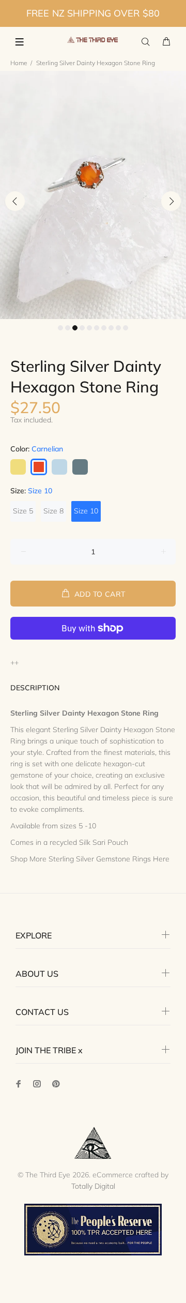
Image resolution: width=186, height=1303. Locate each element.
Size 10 (86, 511)
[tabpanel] (93, 195)
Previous (15, 201)
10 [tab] (125, 327)
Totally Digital (93, 1186)
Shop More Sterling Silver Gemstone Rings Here (89, 858)
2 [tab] (67, 327)
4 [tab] (82, 327)
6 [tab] (96, 327)
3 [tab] (75, 327)
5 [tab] (89, 327)
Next (171, 201)
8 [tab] (111, 327)
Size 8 (53, 511)
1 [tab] (60, 327)
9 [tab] (118, 327)
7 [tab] (103, 327)
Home (18, 63)
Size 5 (23, 511)
